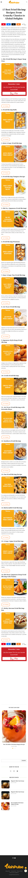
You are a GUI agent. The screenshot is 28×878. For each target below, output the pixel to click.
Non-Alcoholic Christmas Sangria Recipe (14, 744)
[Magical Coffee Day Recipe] (5, 784)
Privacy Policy (19, 871)
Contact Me (13, 871)
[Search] (26, 2)
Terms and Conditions (14, 872)
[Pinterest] (14, 771)
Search (24, 760)
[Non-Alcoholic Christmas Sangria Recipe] (14, 726)
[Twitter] (10, 771)
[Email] (17, 771)
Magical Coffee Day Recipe (17, 781)
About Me (8, 871)
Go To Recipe (6, 106)
